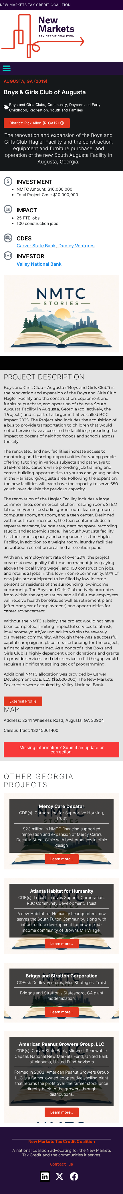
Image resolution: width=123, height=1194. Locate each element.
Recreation (38, 110)
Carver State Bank (36, 245)
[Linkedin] (45, 1176)
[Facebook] (74, 1176)
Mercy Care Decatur (61, 806)
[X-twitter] (59, 1176)
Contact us (61, 1164)
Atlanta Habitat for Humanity (61, 891)
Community (57, 105)
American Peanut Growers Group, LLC (61, 1044)
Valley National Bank (39, 264)
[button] (6, 68)
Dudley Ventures (76, 245)
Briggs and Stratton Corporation (62, 976)
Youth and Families (66, 110)
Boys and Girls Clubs (27, 105)
